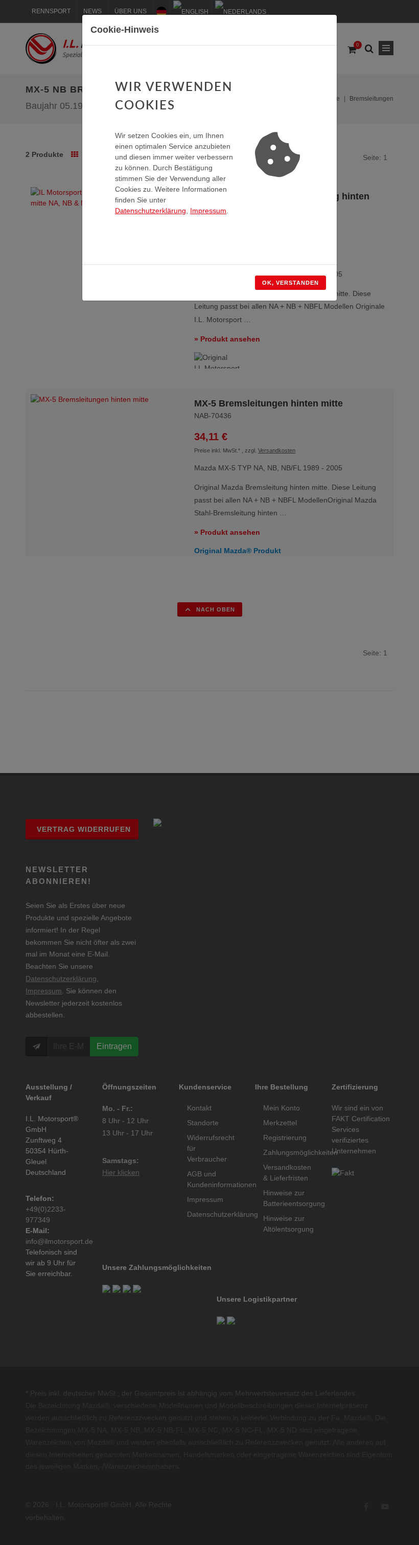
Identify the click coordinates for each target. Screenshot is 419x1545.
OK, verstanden (290, 283)
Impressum (208, 211)
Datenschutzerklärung (150, 211)
